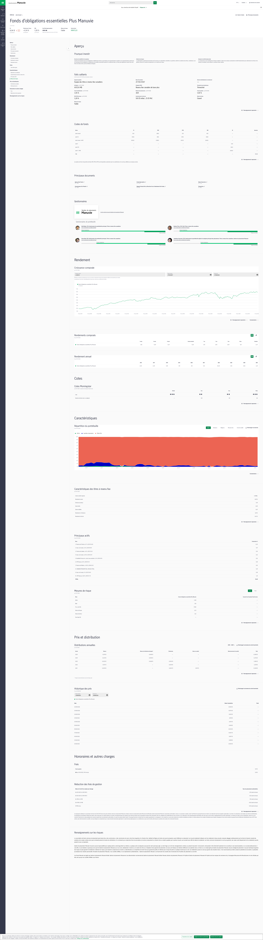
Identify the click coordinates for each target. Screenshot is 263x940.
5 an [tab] (255, 590)
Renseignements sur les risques (17, 95)
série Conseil (18, 15)
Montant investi (78, 273)
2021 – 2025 (231, 645)
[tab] (252, 335)
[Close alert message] (261, 7)
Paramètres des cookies (187, 936)
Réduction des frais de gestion (16, 93)
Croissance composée (14, 58)
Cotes (11, 65)
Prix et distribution (14, 81)
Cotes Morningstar (14, 67)
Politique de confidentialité (83, 938)
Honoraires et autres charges (16, 88)
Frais (11, 91)
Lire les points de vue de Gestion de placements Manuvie (112, 212)
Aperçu (11, 42)
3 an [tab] (250, 590)
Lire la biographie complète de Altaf (88, 227)
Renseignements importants (249, 110)
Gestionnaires (13, 53)
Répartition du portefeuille (15, 72)
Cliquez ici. (142, 7)
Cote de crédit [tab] (240, 427)
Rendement (12, 55)
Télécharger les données (252, 427)
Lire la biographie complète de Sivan (88, 240)
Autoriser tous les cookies (216, 936)
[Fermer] (68, 48)
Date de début (170, 273)
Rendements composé (14, 60)
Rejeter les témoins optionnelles (201, 936)
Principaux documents (253, 15)
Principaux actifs (14, 76)
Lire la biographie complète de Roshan (181, 227)
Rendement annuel (14, 62)
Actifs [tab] (208, 427)
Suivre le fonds (240, 15)
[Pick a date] (210, 274)
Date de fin (216, 273)
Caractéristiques (13, 70)
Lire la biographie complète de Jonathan (182, 240)
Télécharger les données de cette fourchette (248, 645)
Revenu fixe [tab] (230, 427)
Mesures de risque (14, 78)
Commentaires (253, 320)
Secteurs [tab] (215, 427)
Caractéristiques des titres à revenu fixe (17, 74)
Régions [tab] (222, 427)
